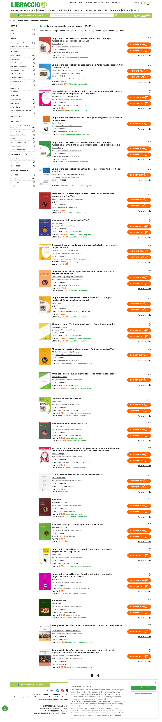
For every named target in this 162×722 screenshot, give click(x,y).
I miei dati (72, 2)
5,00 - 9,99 (22, 159)
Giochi (106, 10)
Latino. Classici (22, 131)
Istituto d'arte (22, 107)
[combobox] (82, 15)
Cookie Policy (115, 715)
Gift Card (126, 10)
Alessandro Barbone (22, 70)
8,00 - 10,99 (22, 182)
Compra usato (137, 50)
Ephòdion (56, 499)
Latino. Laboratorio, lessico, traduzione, (22, 126)
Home (12, 21)
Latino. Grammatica (22, 135)
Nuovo (22, 30)
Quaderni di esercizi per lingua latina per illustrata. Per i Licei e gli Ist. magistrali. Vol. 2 (85, 246)
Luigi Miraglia (22, 59)
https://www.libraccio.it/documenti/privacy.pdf (91, 701)
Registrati (135, 2)
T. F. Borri (55, 352)
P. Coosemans (57, 97)
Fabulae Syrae (59, 600)
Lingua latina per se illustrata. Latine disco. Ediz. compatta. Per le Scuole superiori (87, 170)
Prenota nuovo (137, 124)
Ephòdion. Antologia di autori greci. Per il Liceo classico (78, 524)
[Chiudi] (156, 682)
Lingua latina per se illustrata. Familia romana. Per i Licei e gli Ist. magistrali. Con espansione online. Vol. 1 (83, 39)
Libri (21, 15)
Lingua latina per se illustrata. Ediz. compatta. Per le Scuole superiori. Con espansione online (87, 66)
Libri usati (52, 10)
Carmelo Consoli (22, 78)
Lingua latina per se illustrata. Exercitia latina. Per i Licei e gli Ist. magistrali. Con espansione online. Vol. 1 (82, 298)
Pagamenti (56, 694)
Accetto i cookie (143, 688)
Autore (76, 31)
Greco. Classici (22, 146)
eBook (89, 10)
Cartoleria (115, 10)
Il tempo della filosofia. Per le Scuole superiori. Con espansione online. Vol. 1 (87, 626)
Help (65, 694)
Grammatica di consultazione (66, 398)
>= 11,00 (22, 186)
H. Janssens (22, 85)
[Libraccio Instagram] (62, 691)
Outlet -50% (79, 10)
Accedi (127, 2)
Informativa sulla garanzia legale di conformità (57, 700)
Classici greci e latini (22, 43)
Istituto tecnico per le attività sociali (22, 112)
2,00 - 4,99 (22, 175)
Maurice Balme (22, 89)
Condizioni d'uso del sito (49, 697)
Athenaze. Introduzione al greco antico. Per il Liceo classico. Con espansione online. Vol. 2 (83, 194)
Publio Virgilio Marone (22, 81)
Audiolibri (98, 10)
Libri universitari (65, 10)
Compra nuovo (137, 44)
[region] (113, 699)
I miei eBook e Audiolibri (92, 2)
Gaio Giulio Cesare (58, 478)
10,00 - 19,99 (22, 162)
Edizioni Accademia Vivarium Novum (68, 47)
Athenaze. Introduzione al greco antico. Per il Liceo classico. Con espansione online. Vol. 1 (83, 272)
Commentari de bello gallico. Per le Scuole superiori (77, 474)
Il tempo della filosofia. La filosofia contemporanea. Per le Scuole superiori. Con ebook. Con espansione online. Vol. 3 (83, 651)
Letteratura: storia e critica (22, 47)
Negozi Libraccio (141, 15)
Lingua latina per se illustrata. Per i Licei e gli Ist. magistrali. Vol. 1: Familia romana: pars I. (87, 118)
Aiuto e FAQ (106, 2)
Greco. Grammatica (22, 150)
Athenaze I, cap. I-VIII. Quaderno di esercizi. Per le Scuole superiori (83, 324)
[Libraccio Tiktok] (67, 691)
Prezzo (98, 31)
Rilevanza (110, 31)
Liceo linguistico (22, 116)
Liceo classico (22, 100)
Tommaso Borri (68, 70)
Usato (22, 34)
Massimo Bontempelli (22, 67)
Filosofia (22, 139)
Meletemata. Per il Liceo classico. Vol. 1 (70, 220)
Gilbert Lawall (22, 74)
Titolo (121, 31)
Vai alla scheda (144, 56)
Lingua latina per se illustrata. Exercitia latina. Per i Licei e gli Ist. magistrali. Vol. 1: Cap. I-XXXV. (82, 550)
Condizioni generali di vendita (25, 697)
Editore (87, 31)
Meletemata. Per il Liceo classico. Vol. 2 (71, 423)
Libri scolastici (23, 10)
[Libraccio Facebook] (58, 691)
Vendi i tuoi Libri (117, 2)
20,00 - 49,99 (22, 166)
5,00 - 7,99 (22, 179)
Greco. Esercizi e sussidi (22, 142)
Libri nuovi (41, 10)
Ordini (80, 2)
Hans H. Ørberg (22, 56)
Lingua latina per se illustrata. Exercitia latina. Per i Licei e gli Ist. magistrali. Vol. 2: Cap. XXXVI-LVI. (82, 575)
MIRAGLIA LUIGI (78, 174)
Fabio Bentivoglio (22, 63)
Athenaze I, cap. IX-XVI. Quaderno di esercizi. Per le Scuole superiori (84, 373)
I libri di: (42, 26)
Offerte (135, 10)
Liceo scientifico (22, 103)
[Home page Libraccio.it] (29, 7)
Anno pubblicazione (60, 31)
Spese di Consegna (40, 694)
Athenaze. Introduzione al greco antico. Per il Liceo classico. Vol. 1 (83, 349)
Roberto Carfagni (58, 454)
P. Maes (75, 97)
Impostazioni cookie (143, 694)
